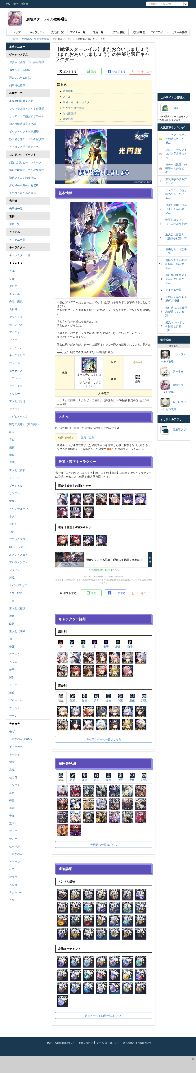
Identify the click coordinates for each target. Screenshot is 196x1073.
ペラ (12, 869)
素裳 (12, 823)
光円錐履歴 (138, 32)
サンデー (14, 493)
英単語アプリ (173, 433)
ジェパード (16, 685)
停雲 (12, 808)
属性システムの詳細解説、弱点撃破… (176, 264)
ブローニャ (16, 700)
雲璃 (12, 462)
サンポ (13, 838)
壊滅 (61, 700)
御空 (12, 800)
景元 (12, 646)
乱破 (12, 432)
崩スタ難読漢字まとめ (22, 124)
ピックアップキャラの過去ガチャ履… (176, 138)
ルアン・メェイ (18, 554)
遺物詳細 (68, 119)
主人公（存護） (18, 608)
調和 (96, 700)
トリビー (14, 393)
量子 (106, 646)
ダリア (13, 286)
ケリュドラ (16, 317)
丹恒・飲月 (16, 593)
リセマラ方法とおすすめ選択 (26, 108)
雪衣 (12, 762)
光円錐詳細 (69, 113)
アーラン (14, 861)
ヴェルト (14, 708)
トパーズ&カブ (18, 585)
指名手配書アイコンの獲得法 (26, 170)
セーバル (14, 846)
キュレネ (14, 294)
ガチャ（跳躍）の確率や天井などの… (176, 168)
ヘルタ (13, 884)
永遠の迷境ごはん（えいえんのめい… (176, 208)
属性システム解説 (20, 70)
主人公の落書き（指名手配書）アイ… (176, 238)
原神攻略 (176, 371)
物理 (129, 646)
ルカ (12, 792)
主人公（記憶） (18, 401)
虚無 (108, 700)
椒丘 (12, 455)
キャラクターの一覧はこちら (103, 739)
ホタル (13, 516)
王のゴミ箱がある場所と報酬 (176, 298)
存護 (120, 700)
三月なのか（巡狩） (21, 739)
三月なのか (16, 854)
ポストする (69, 71)
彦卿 (12, 616)
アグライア (16, 409)
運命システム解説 (20, 77)
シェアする (118, 71)
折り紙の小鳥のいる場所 (24, 185)
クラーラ (14, 654)
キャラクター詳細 (73, 107)
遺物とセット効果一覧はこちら (103, 1015)
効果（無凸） (66, 437)
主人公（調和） (18, 470)
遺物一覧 (98, 32)
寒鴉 (12, 769)
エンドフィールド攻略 (173, 357)
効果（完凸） (89, 437)
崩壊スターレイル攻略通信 (47, 18)
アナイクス (16, 386)
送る (93, 71)
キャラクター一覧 (20, 255)
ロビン (13, 524)
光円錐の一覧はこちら (103, 844)
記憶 (144, 700)
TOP (49, 1042)
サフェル (14, 363)
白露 (12, 623)
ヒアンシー (16, 378)
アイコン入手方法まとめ (24, 147)
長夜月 (13, 309)
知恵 (84, 700)
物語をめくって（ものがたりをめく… (176, 223)
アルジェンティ (18, 562)
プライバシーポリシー (107, 1042)
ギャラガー (16, 746)
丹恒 (12, 900)
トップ (16, 32)
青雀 (12, 815)
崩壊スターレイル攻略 (173, 388)
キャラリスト (37, 32)
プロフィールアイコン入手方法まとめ (176, 153)
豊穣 (132, 700)
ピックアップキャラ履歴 (24, 131)
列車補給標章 (17, 85)
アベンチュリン (18, 508)
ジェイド (14, 478)
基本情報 (68, 91)
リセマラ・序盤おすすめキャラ (28, 116)
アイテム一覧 (77, 32)
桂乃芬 (13, 777)
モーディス (16, 370)
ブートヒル (16, 485)
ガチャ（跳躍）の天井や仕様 (26, 62)
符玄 (12, 600)
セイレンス (16, 324)
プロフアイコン (159, 32)
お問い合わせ (86, 1042)
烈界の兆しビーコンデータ (25, 162)
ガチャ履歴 (118, 32)
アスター (14, 877)
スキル (67, 96)
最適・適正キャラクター (77, 102)
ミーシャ (14, 754)
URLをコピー (143, 71)
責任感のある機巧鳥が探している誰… (176, 311)
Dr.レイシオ (16, 547)
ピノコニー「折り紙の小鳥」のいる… (176, 194)
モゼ (12, 731)
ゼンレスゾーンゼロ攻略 (173, 405)
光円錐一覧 (57, 32)
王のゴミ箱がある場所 (22, 193)
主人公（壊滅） (18, 631)
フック (13, 831)
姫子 (12, 669)
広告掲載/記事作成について (137, 1042)
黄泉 (12, 501)
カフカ (13, 662)
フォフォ (14, 570)
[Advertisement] (94, 1064)
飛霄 (12, 447)
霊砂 (12, 439)
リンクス (14, 785)
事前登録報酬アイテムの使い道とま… (176, 278)
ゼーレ (13, 715)
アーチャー (16, 332)
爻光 (12, 278)
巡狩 (72, 700)
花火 (12, 531)
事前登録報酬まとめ (21, 101)
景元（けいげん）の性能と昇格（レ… (176, 326)
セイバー (14, 340)
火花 (12, 271)
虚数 (118, 646)
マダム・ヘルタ (18, 416)
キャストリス (17, 355)
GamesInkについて (65, 1042)
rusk (174, 107)
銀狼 (12, 692)
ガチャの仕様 (179, 32)
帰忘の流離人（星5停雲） (24, 424)
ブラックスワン (18, 539)
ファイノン (16, 347)
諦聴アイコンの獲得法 (22, 177)
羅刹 (12, 677)
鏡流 (12, 577)
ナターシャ (16, 892)
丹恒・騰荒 (16, 301)
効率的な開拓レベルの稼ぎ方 (26, 139)
